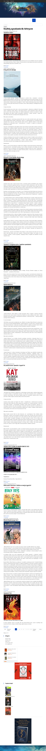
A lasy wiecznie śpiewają (10, 70)
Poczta (15, 747)
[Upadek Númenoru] (12, 298)
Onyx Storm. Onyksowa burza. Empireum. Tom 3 (12, 653)
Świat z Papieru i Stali (9, 706)
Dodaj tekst (12, 1)
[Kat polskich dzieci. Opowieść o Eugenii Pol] (12, 378)
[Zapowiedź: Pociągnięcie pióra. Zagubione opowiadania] (12, 257)
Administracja (21, 747)
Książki (7, 65)
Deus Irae (7, 686)
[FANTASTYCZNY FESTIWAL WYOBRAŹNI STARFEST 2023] (12, 459)
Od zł (10, 650)
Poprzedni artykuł (9, 630)
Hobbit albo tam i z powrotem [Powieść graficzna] (12, 657)
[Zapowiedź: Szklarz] (12, 46)
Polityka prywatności (28, 747)
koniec (40, 629)
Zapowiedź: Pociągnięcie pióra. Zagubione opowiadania (17, 244)
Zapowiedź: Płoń (8, 593)
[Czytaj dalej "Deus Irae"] (8, 691)
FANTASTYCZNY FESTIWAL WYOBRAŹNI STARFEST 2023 (16, 446)
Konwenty (8, 481)
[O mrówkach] (23, 670)
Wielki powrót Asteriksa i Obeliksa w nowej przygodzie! (17, 485)
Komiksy (7, 240)
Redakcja (7, 1)
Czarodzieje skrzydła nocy (10, 696)
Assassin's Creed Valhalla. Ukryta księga (14, 157)
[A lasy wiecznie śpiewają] (12, 84)
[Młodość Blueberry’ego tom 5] (12, 532)
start (5, 629)
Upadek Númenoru (8, 284)
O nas (4, 1)
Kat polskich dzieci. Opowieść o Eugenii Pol (14, 365)
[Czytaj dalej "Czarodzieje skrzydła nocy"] (8, 701)
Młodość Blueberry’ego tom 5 (11, 520)
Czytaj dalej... (6, 154)
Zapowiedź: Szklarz (8, 32)
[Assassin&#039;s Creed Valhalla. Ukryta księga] (12, 169)
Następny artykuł (34, 630)
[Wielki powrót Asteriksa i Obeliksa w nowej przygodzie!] (12, 497)
